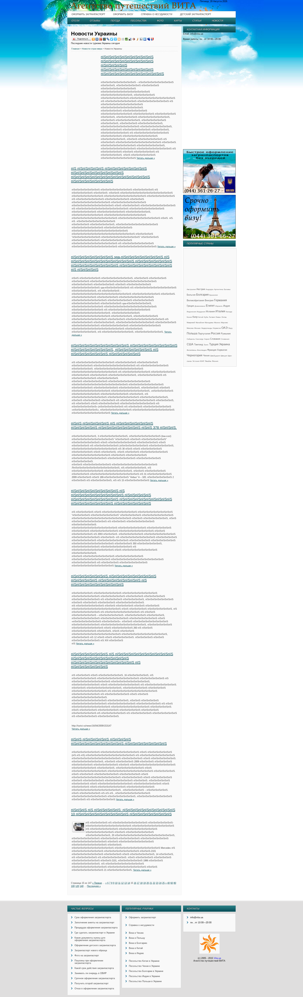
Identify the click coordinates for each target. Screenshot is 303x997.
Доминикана (200, 306)
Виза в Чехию (136, 933)
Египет (210, 305)
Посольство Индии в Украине (144, 976)
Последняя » (94, 886)
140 (81, 886)
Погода (115, 20)
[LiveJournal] (108, 39)
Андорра (209, 289)
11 (119, 883)
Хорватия (222, 350)
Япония (215, 361)
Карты (178, 20)
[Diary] (134, 39)
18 (141, 883)
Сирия (206, 339)
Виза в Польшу (137, 938)
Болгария (202, 294)
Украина (224, 344)
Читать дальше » (146, 158)
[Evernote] (126, 39)
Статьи (196, 20)
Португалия (204, 333)
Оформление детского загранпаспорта (95, 945)
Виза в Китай (136, 948)
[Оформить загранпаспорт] (209, 192)
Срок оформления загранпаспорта (93, 917)
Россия (215, 333)
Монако (197, 328)
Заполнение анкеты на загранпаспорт (94, 922)
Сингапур (199, 339)
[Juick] (137, 39)
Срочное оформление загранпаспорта (95, 978)
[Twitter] (112, 39)
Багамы (227, 289)
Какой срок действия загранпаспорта (94, 968)
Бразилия (213, 295)
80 (175, 883)
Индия (226, 306)
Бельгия (191, 294)
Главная (75, 49)
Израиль (219, 306)
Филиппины (191, 350)
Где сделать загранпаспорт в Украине (95, 932)
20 (147, 883)
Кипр (195, 317)
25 (163, 883)
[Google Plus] (101, 39)
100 (73, 886)
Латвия (212, 317)
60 (171, 883)
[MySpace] (148, 39)
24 (160, 883)
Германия (220, 300)
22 (154, 883)
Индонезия (191, 312)
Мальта (217, 322)
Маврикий (191, 322)
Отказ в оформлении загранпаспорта (94, 988)
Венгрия (209, 300)
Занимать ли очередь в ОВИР (91, 973)
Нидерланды (206, 328)
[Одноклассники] (93, 39)
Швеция (224, 356)
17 (138, 883)
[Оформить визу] (209, 238)
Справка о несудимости (156, 14)
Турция (213, 344)
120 (77, 886)
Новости (217, 20)
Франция (211, 350)
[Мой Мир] (104, 39)
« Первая (97, 883)
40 (168, 883)
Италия (220, 311)
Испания (210, 311)
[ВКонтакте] (97, 39)
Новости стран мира (92, 49)
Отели (75, 20)
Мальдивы (209, 322)
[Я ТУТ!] (152, 39)
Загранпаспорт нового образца (91, 950)
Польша (192, 333)
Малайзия (200, 322)
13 (125, 883)
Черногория (194, 355)
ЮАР (202, 361)
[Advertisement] (86, 108)
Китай (200, 317)
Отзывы (95, 20)
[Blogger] (119, 39)
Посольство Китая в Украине (144, 961)
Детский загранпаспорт (195, 14)
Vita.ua (217, 958)
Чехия (206, 355)
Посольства (138, 20)
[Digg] (123, 39)
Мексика (190, 328)
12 (122, 883)
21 (151, 883)
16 (135, 883)
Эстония (195, 361)
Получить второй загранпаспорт (92, 983)
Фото (160, 20)
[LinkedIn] (145, 39)
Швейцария (215, 356)
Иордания (201, 312)
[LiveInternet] (141, 39)
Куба (206, 317)
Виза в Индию (136, 953)
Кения (189, 317)
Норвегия (217, 328)
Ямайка (208, 361)
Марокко (224, 322)
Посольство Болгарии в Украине (146, 971)
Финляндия (202, 350)
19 (144, 883)
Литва (224, 317)
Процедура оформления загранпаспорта (96, 927)
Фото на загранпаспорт (87, 955)
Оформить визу (123, 14)
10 (116, 883)
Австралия (191, 289)
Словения (225, 339)
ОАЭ (224, 327)
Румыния (226, 333)
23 (157, 883)
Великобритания (195, 300)
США (190, 344)
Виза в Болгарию (138, 943)
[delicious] (130, 39)
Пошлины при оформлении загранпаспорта (89, 961)
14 (128, 883)
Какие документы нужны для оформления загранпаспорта (90, 939)
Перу (230, 328)
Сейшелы (191, 339)
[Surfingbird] (115, 39)
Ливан (218, 317)
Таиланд (198, 344)
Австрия (200, 289)
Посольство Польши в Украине (145, 981)
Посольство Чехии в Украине (144, 966)
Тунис (206, 345)
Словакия (215, 339)
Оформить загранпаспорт (88, 14)
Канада (229, 312)
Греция (190, 306)
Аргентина (218, 289)
